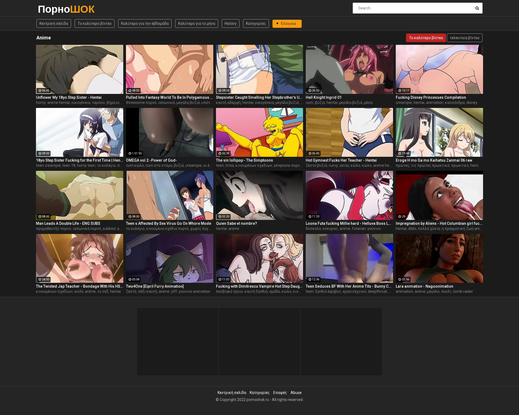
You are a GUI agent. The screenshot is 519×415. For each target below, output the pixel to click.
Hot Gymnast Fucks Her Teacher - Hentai (341, 160)
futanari (359, 228)
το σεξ (102, 291)
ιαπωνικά (166, 102)
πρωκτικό (460, 165)
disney (471, 102)
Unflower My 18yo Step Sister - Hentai (69, 97)
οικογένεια (80, 102)
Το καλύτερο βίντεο (95, 23)
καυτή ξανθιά (256, 291)
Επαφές (280, 392)
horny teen (86, 165)
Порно (52, 9)
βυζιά (320, 102)
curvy (333, 165)
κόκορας (330, 228)
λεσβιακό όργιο (229, 291)
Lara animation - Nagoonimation (424, 286)
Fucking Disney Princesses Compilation (431, 97)
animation (434, 102)
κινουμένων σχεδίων (253, 165)
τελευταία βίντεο (465, 38)
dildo (412, 228)
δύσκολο (313, 228)
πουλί (446, 291)
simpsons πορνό (288, 165)
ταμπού (98, 102)
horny (41, 102)
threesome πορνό (141, 102)
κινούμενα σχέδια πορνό (167, 228)
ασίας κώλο (350, 165)
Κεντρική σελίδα (53, 23)
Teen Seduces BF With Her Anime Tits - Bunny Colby (349, 286)
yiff (174, 291)
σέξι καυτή (147, 291)
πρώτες (403, 165)
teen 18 (68, 165)
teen (220, 165)
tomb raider (463, 291)
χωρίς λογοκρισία (206, 228)
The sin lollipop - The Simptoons (244, 160)
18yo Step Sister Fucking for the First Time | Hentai (79, 160)
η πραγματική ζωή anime (463, 228)
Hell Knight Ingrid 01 (324, 97)
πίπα (229, 165)
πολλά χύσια (429, 228)
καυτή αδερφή (228, 102)
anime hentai (58, 102)
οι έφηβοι (211, 165)
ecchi (78, 291)
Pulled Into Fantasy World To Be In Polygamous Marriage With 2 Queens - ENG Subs (169, 97)
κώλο (367, 165)
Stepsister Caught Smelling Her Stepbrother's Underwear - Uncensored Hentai (259, 97)
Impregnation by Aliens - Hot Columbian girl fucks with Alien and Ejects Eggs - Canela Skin (439, 223)
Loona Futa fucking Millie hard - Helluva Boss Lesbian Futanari (349, 223)
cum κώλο (135, 165)
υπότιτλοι (210, 102)
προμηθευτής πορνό (53, 228)
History (231, 23)
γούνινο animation (194, 291)
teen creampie (48, 165)
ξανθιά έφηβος (328, 291)
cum (309, 102)
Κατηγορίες (256, 23)
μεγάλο (433, 291)
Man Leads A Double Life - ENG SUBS (68, 223)
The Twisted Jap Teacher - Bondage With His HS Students (79, 286)
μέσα (368, 102)
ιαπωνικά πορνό (87, 228)
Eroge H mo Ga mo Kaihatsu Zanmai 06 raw (434, 160)
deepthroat (377, 291)
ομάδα (274, 291)
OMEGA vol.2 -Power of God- (151, 160)
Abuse (296, 392)
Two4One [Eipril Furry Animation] (155, 286)
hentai (247, 102)
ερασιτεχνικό (354, 291)
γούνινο (374, 228)
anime (233, 228)
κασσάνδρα (455, 102)
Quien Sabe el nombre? (236, 223)
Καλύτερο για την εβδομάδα (145, 23)
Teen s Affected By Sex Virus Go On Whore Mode (168, 223)
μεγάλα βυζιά (188, 102)
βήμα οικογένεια (121, 102)
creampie (404, 102)
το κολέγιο (106, 165)
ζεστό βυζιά (316, 165)
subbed (109, 228)
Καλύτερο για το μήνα (196, 23)
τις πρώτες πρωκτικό (430, 165)
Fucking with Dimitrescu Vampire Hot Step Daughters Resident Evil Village (259, 286)
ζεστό (131, 291)
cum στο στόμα (159, 165)
